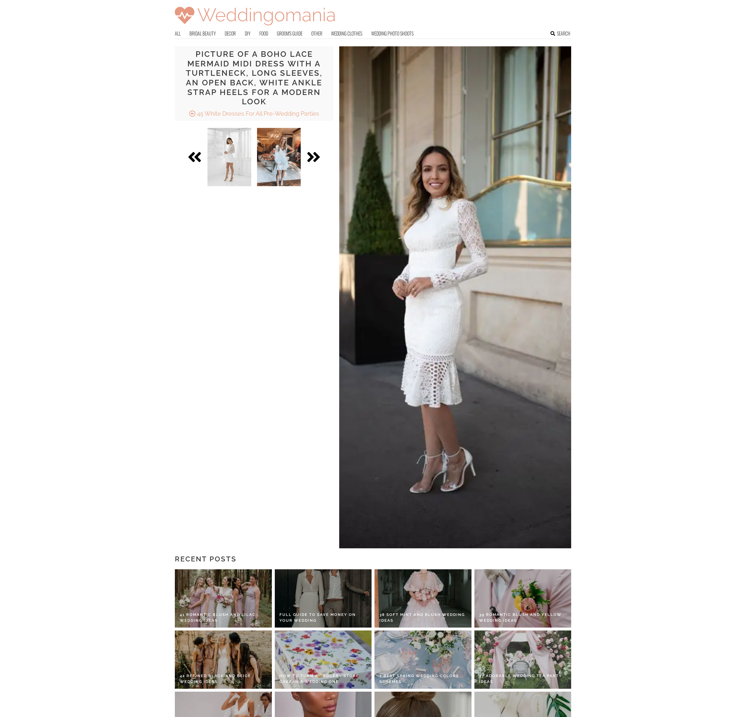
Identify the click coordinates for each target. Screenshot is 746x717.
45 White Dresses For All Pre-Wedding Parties (257, 113)
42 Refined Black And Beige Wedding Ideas (215, 679)
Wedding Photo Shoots (392, 33)
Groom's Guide (289, 33)
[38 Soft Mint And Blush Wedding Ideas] (422, 598)
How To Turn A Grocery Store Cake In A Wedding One (319, 679)
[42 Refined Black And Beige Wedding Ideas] (223, 659)
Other (316, 33)
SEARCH (563, 33)
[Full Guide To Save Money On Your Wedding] (323, 598)
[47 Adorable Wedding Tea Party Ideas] (522, 659)
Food (263, 33)
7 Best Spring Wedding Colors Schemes (419, 679)
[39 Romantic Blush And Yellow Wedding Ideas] (522, 598)
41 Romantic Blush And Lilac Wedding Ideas (218, 617)
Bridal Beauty (202, 33)
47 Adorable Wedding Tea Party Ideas (520, 679)
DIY (248, 33)
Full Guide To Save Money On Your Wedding (317, 617)
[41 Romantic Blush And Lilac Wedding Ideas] (223, 598)
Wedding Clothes (346, 33)
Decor (230, 33)
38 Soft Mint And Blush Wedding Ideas (422, 617)
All (178, 33)
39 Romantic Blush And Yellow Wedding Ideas (520, 617)
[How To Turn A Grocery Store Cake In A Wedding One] (323, 659)
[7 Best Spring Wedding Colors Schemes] (422, 659)
